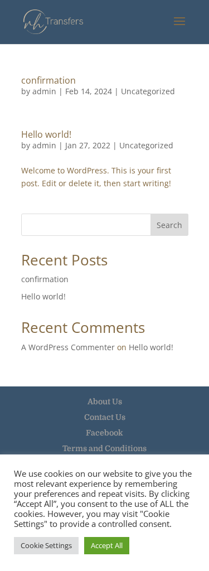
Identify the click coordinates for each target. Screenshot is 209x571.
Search (169, 225)
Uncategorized (148, 91)
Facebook (104, 432)
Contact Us (104, 417)
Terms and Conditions (104, 448)
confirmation (48, 80)
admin (44, 91)
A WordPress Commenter (68, 347)
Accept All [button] (107, 545)
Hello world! (46, 134)
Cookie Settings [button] (46, 545)
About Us (105, 401)
